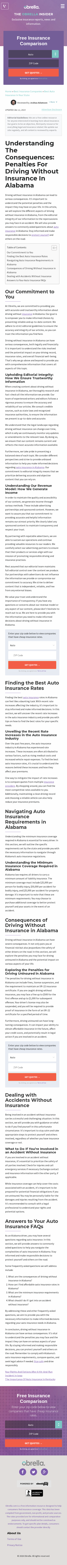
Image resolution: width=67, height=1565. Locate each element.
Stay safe (39, 1361)
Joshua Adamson (38, 102)
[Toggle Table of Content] (52, 247)
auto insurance (31, 697)
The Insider (33, 14)
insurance (27, 313)
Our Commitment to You (20, 252)
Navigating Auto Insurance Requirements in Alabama (30, 262)
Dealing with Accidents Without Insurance (29, 276)
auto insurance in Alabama (30, 467)
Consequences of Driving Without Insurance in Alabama (31, 270)
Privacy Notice (14, 1545)
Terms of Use (43, 78)
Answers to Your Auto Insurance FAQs (26, 280)
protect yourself (40, 234)
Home (8, 91)
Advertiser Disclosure (52, 109)
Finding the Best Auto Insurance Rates (27, 256)
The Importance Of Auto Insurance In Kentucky (30, 1379)
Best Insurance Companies (28, 91)
